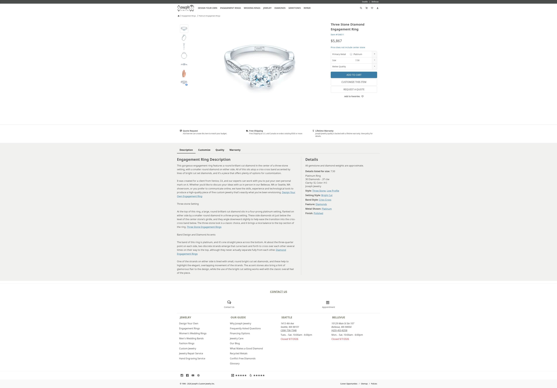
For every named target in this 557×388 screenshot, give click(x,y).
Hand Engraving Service (192, 358)
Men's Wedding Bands (191, 338)
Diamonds (280, 8)
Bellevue (338, 317)
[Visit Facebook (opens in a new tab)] (188, 375)
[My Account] (377, 8)
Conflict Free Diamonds (243, 358)
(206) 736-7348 (288, 330)
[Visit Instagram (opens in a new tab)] (183, 375)
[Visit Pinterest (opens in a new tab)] (199, 375)
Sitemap (364, 383)
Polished (318, 213)
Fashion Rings (186, 343)
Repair (307, 8)
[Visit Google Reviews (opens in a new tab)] (239, 375)
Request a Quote (354, 89)
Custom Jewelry (187, 348)
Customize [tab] (204, 149)
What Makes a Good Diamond (246, 348)
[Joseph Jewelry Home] (178, 16)
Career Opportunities (348, 383)
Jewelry (267, 8)
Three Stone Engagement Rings (204, 227)
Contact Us (278, 291)
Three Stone (319, 190)
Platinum (327, 208)
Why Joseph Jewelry (240, 323)
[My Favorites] (372, 8)
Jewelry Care (236, 338)
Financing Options (240, 333)
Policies (374, 383)
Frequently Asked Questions (245, 328)
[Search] (361, 8)
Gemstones (295, 8)
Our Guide (238, 317)
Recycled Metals (238, 353)
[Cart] (366, 8)
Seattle (286, 317)
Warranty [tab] (234, 149)
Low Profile (333, 190)
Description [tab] (186, 149)
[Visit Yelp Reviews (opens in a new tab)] (257, 375)
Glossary (234, 363)
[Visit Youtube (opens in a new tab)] (194, 375)
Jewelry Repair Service (191, 353)
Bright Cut (326, 195)
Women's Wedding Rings (193, 333)
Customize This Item (353, 82)
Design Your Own (207, 8)
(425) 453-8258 (339, 330)
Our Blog (235, 343)
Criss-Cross (325, 199)
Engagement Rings (230, 8)
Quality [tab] (220, 149)
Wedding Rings (252, 8)
